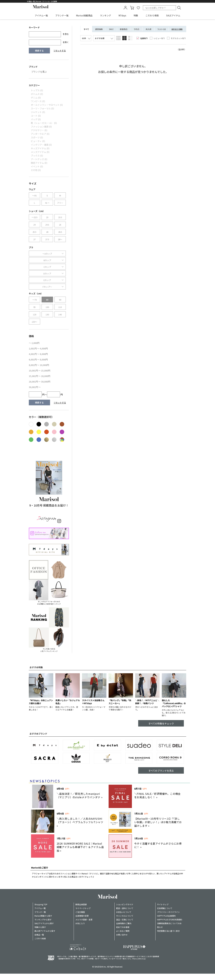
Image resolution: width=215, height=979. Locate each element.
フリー (60, 202)
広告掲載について (164, 908)
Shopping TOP (40, 904)
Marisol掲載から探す (43, 915)
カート (132, 7)
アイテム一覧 (41, 15)
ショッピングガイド (124, 904)
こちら (128, 958)
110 (60, 307)
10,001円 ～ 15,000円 (39, 370)
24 (34, 224)
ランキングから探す (42, 919)
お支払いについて (123, 912)
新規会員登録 (81, 904)
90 (60, 299)
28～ (60, 239)
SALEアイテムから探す (44, 923)
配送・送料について (124, 908)
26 (47, 231)
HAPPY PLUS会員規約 (166, 915)
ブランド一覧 (61, 15)
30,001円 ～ (35, 387)
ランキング (105, 15)
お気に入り (80, 923)
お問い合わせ (121, 934)
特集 (136, 15)
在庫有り (144, 38)
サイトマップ (162, 904)
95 (34, 307)
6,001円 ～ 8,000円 (38, 359)
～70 (34, 299)
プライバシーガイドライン (168, 912)
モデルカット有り (178, 38)
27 (34, 239)
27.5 (47, 239)
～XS (34, 195)
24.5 (47, 224)
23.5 (60, 217)
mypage (125, 7)
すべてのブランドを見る (161, 770)
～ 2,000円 (34, 343)
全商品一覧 (39, 934)
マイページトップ (83, 908)
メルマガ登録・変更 (83, 919)
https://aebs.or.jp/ (139, 958)
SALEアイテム (173, 15)
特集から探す (40, 927)
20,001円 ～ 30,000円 (39, 381)
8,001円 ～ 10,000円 (39, 365)
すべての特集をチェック (161, 723)
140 (60, 314)
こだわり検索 (152, 15)
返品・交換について (124, 919)
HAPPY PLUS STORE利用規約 (169, 919)
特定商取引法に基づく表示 (168, 931)
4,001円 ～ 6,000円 (38, 354)
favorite (138, 7)
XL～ (47, 202)
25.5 (34, 231)
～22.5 (34, 217)
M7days (122, 15)
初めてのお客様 (122, 927)
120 (34, 314)
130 (47, 314)
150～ (34, 321)
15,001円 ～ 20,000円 (39, 376)
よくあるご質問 (122, 931)
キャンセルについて (124, 915)
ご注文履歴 (80, 912)
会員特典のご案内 (123, 923)
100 (47, 307)
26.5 (60, 231)
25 (60, 224)
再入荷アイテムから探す (44, 931)
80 (47, 299)
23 (47, 217)
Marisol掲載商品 (84, 15)
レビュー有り (159, 38)
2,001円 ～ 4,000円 (38, 348)
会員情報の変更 (82, 915)
